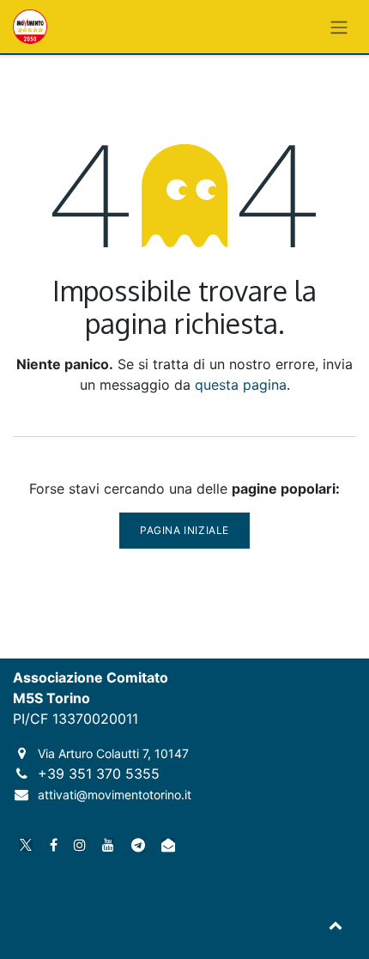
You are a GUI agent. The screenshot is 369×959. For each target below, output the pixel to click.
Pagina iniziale (184, 530)
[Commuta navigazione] (339, 27)
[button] (335, 924)
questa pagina (241, 384)
